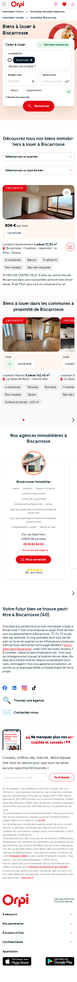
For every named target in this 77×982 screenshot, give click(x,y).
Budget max (15, 74)
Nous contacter (35, 559)
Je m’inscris (61, 777)
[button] (31, 60)
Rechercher (41, 106)
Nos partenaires (13, 923)
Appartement (34, 90)
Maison (15, 90)
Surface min (49, 74)
